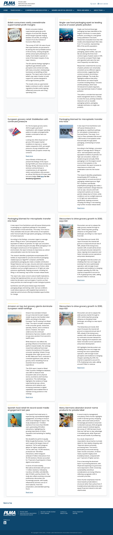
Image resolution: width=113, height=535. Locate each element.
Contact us (63, 512)
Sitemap (75, 513)
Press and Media (83, 10)
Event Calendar (103, 4)
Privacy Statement (78, 512)
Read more (29, 156)
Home (6, 10)
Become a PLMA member (48, 512)
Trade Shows (15, 10)
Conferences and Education (36, 10)
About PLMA (98, 10)
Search (94, 4)
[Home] (9, 4)
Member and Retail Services (62, 10)
